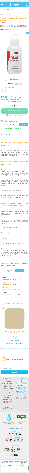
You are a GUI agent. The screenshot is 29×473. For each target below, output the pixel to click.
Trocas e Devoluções (7, 383)
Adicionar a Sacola (14, 111)
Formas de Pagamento (7, 390)
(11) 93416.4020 (22, 1)
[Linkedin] (21, 83)
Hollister (4, 90)
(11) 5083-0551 (15, 1)
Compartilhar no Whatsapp (12, 128)
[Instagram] (18, 83)
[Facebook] (16, 83)
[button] (1, 348)
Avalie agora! (10, 87)
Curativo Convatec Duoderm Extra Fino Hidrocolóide (15, 331)
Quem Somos (7, 381)
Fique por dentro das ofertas (14, 359)
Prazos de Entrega (7, 388)
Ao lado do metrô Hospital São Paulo (21, 389)
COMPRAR (21, 345)
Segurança (7, 392)
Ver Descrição (7, 29)
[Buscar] (26, 9)
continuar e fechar (14, 470)
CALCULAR (23, 124)
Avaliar (19, 271)
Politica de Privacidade (8, 466)
